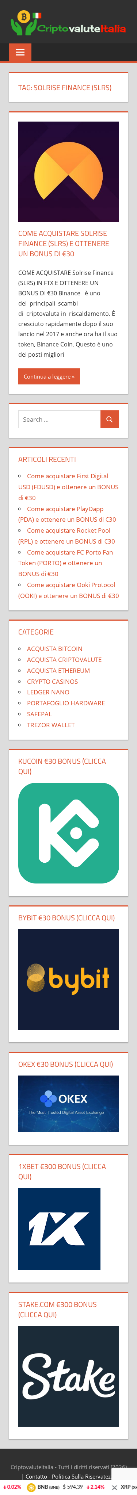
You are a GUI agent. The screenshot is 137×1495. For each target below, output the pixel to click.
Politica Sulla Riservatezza (84, 1476)
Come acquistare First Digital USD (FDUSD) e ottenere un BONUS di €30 (68, 487)
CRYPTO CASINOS (52, 681)
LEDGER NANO (48, 692)
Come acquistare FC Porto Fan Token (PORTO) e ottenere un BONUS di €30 (65, 563)
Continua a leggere (47, 376)
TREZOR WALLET (51, 725)
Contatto (36, 1476)
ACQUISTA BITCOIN (55, 648)
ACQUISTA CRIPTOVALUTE (64, 659)
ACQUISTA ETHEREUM (58, 670)
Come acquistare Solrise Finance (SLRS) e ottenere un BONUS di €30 (63, 243)
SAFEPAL (39, 714)
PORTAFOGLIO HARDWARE (66, 703)
